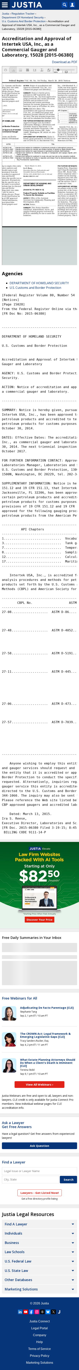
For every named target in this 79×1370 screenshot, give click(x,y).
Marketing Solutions (21, 1289)
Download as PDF (64, 62)
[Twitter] (53, 1312)
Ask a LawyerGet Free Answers (17, 1124)
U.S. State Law (16, 1270)
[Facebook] (31, 1312)
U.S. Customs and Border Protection (35, 288)
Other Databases (18, 1279)
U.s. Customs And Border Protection (24, 21)
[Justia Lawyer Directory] (59, 1312)
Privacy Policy (39, 1355)
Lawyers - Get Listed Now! (40, 1193)
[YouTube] (25, 1312)
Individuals (13, 1233)
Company (39, 1335)
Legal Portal (39, 1328)
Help (39, 1342)
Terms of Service (39, 1348)
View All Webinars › (39, 1084)
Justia (5, 13)
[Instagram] (37, 1312)
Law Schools (15, 1252)
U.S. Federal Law (18, 1261)
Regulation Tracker (23, 13)
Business (12, 1242)
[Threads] (42, 1312)
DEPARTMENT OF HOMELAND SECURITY (39, 283)
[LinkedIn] (20, 1312)
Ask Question (39, 1146)
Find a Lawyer (13, 1162)
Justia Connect (39, 1321)
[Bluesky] (48, 1312)
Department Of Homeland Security (23, 17)
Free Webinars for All (19, 998)
